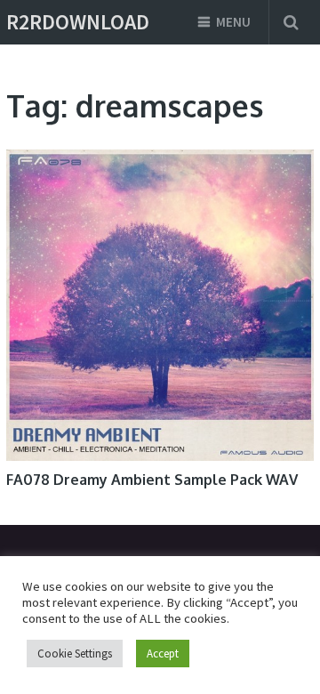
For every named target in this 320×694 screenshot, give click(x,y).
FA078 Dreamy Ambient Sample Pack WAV (152, 479)
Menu (233, 21)
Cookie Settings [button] (74, 653)
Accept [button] (163, 653)
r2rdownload (77, 22)
